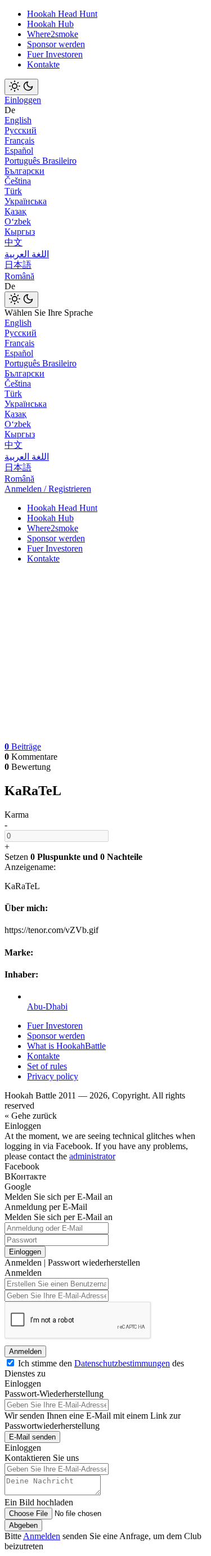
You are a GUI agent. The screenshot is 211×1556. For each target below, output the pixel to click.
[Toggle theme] (21, 87)
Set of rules (47, 1066)
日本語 (18, 265)
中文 (14, 242)
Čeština (18, 181)
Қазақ (15, 211)
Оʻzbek (18, 221)
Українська (26, 201)
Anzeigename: (30, 867)
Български (24, 171)
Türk (13, 191)
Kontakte (43, 64)
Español (19, 150)
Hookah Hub (50, 24)
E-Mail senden (32, 1437)
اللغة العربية (27, 254)
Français (19, 140)
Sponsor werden (56, 44)
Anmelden (25, 1351)
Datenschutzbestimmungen (122, 1363)
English (18, 120)
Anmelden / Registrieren (48, 489)
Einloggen (23, 100)
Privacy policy (52, 1076)
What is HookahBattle (66, 1046)
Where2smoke (52, 34)
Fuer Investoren (55, 54)
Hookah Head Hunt (62, 14)
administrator (92, 1156)
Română (19, 276)
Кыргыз (20, 231)
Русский (21, 130)
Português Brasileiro (41, 160)
